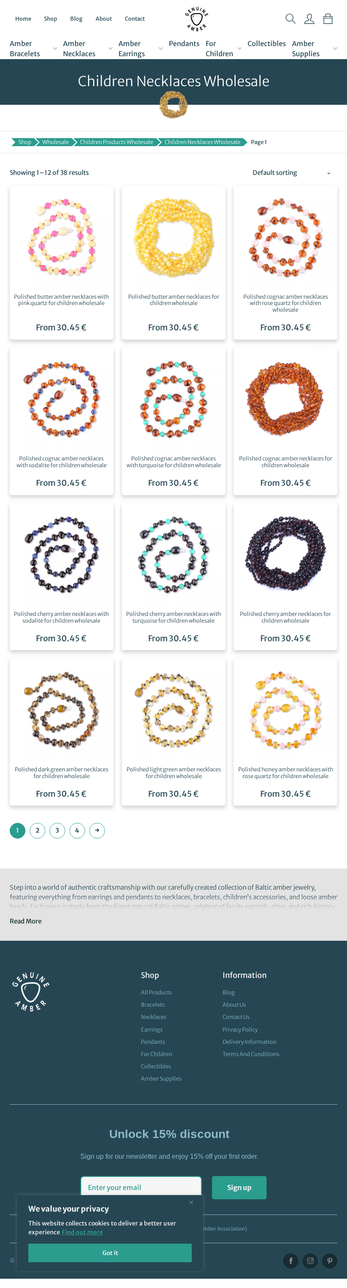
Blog (76, 18)
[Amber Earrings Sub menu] (161, 48)
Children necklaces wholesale (202, 142)
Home (23, 18)
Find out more (82, 1232)
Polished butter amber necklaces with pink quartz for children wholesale (61, 300)
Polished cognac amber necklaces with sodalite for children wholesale (62, 462)
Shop (50, 18)
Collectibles (267, 43)
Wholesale (55, 142)
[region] (110, 1233)
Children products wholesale (116, 142)
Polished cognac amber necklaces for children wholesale (285, 462)
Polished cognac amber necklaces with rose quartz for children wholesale (285, 303)
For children (219, 48)
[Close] (194, 1202)
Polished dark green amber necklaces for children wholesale (61, 773)
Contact (135, 18)
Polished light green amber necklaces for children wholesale (174, 773)
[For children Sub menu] (239, 48)
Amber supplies (306, 48)
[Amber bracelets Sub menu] (55, 48)
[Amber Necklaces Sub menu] (110, 48)
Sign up (239, 1187)
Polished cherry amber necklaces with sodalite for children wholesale (61, 617)
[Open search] (290, 19)
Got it (110, 1253)
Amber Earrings (131, 48)
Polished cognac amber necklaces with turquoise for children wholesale (174, 462)
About (104, 18)
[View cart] (328, 19)
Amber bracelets (25, 48)
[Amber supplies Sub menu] (335, 48)
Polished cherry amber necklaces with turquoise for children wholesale (173, 617)
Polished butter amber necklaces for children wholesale (173, 300)
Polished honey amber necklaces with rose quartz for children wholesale (285, 773)
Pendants (184, 43)
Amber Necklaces (79, 48)
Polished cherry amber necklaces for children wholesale (285, 617)
